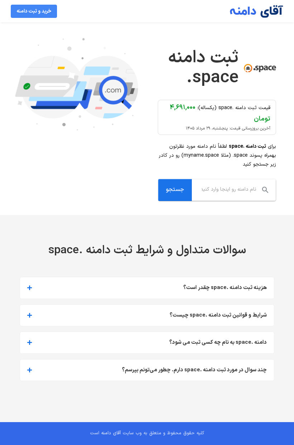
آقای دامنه (111, 433)
